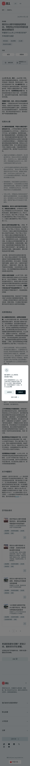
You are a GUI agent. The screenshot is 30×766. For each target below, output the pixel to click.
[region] (15, 383)
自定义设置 (15, 397)
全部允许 (20, 392)
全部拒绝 (9, 392)
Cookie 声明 (9, 387)
